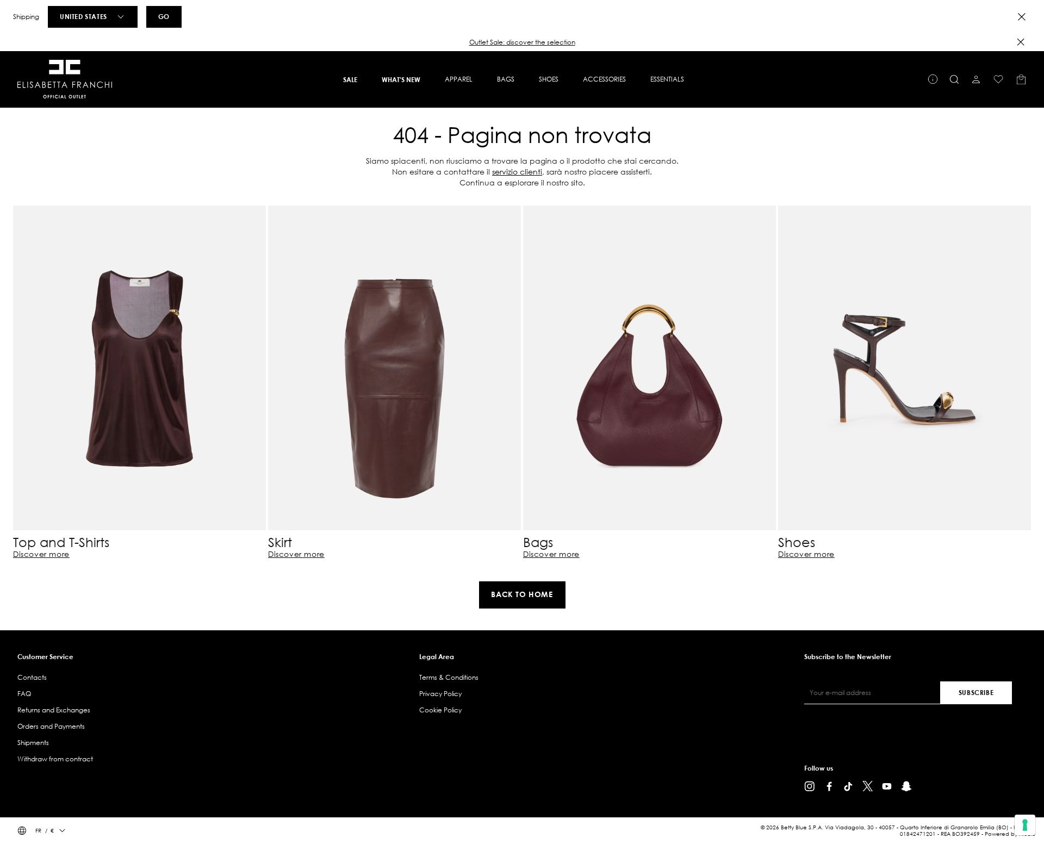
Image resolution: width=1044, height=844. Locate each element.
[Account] (976, 79)
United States (83, 16)
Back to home (521, 594)
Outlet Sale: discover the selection (522, 42)
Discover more (41, 554)
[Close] (1021, 16)
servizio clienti (517, 171)
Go (164, 16)
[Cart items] (1021, 79)
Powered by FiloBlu (1010, 834)
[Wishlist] (998, 79)
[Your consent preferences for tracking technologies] (1025, 825)
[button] (522, 42)
